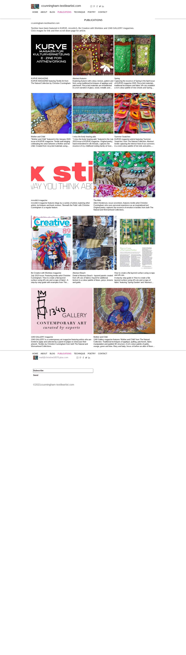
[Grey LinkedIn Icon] (102, 6)
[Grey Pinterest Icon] (94, 6)
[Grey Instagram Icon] (91, 6)
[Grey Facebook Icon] (97, 6)
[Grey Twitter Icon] (100, 6)
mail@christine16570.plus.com (53, 357)
